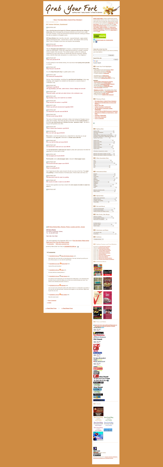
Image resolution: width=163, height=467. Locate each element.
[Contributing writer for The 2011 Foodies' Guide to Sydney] (107, 304)
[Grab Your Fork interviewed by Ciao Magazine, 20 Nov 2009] (95, 351)
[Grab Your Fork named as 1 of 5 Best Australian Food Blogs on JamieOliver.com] (98, 327)
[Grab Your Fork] (81, 15)
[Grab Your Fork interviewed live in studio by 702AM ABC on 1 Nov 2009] (97, 356)
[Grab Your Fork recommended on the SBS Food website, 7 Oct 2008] (96, 377)
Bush (112, 69)
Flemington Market (102, 254)
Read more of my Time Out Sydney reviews (57, 242)
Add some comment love (62, 244)
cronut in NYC (110, 92)
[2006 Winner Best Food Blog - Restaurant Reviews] (98, 426)
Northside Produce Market (103, 247)
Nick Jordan (64, 294)
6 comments (50, 244)
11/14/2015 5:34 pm (54, 276)
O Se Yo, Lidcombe (99, 118)
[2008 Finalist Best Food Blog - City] (98, 420)
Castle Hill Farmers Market (104, 246)
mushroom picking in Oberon (107, 84)
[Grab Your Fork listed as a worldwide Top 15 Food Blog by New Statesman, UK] (99, 335)
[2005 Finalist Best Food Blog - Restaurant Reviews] (109, 426)
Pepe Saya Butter (98, 87)
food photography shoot (111, 91)
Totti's (109, 77)
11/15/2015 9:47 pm (54, 285)
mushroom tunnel (108, 86)
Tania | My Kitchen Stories (67, 256)
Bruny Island (108, 82)
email (98, 31)
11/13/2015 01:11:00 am (70, 246)
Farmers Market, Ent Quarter (105, 250)
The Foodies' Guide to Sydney (100, 27)
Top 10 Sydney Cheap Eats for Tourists (103, 81)
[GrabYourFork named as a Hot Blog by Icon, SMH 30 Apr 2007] (101, 381)
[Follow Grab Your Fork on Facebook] (96, 44)
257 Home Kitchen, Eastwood (56, 24)
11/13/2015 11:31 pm (54, 263)
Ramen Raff (64, 263)
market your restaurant (108, 94)
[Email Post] (77, 246)
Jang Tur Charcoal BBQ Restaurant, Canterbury (106, 111)
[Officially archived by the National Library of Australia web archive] (99, 400)
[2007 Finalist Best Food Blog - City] (109, 420)
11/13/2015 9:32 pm (54, 256)
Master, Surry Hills (99, 105)
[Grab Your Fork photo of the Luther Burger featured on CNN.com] (96, 346)
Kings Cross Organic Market (104, 255)
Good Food (110, 22)
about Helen (113, 30)
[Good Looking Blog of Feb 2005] (108, 431)
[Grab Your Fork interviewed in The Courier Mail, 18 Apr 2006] (97, 390)
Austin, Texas (105, 93)
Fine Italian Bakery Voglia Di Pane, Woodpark (70, 19)
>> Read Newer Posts (67, 308)
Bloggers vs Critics (98, 90)
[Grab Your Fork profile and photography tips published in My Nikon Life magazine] (98, 333)
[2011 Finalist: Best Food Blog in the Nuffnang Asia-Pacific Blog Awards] (98, 415)
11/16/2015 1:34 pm (54, 294)
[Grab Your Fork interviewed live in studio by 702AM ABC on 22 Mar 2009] (97, 365)
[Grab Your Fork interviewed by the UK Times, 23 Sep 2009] (97, 360)
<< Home (49, 302)
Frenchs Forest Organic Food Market (106, 259)
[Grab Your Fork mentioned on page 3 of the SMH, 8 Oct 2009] (99, 358)
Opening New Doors (106, 78)
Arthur (109, 72)
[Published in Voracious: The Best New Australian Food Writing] (98, 304)
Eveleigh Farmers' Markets (104, 251)
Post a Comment (52, 300)
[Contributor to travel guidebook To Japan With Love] (107, 318)
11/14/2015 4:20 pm (54, 270)
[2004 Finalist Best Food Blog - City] (98, 431)
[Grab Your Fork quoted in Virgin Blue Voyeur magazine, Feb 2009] (98, 369)
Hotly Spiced (64, 276)
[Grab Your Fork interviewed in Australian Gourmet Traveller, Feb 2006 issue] (97, 392)
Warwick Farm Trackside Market (105, 258)
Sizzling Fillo (106, 85)
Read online (85, 240)
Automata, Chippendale (100, 115)
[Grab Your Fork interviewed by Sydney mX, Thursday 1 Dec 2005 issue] (97, 398)
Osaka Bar (106, 73)
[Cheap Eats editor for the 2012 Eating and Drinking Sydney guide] (98, 289)
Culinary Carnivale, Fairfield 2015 (103, 107)
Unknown (63, 285)
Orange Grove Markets (103, 256)
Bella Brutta (106, 75)
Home (55, 19)
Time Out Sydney (77, 240)
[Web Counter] (96, 446)
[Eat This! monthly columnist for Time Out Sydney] (107, 275)
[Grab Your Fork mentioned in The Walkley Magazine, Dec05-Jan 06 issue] (98, 395)
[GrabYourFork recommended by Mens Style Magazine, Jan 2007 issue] (98, 383)
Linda (62, 270)
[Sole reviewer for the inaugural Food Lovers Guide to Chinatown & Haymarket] (97, 318)
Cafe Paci (108, 71)
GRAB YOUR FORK (98, 18)
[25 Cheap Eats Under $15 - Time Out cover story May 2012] (98, 275)
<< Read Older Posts (50, 308)
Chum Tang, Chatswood (100, 117)
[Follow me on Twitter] (94, 40)
